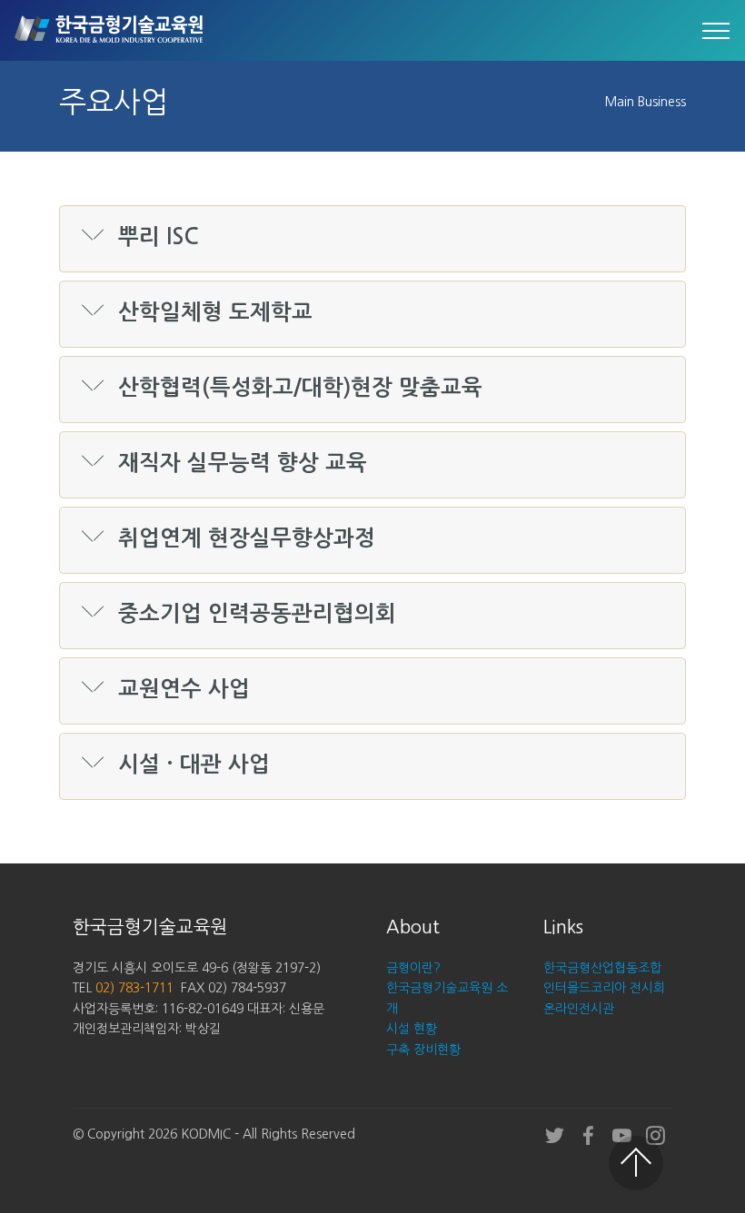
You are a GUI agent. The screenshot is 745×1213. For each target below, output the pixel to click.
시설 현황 (411, 1028)
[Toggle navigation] (716, 30)
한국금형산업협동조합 (602, 968)
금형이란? (413, 968)
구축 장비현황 (423, 1049)
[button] (372, 238)
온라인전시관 (578, 1008)
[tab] (372, 239)
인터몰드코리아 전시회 (604, 987)
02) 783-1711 (134, 987)
